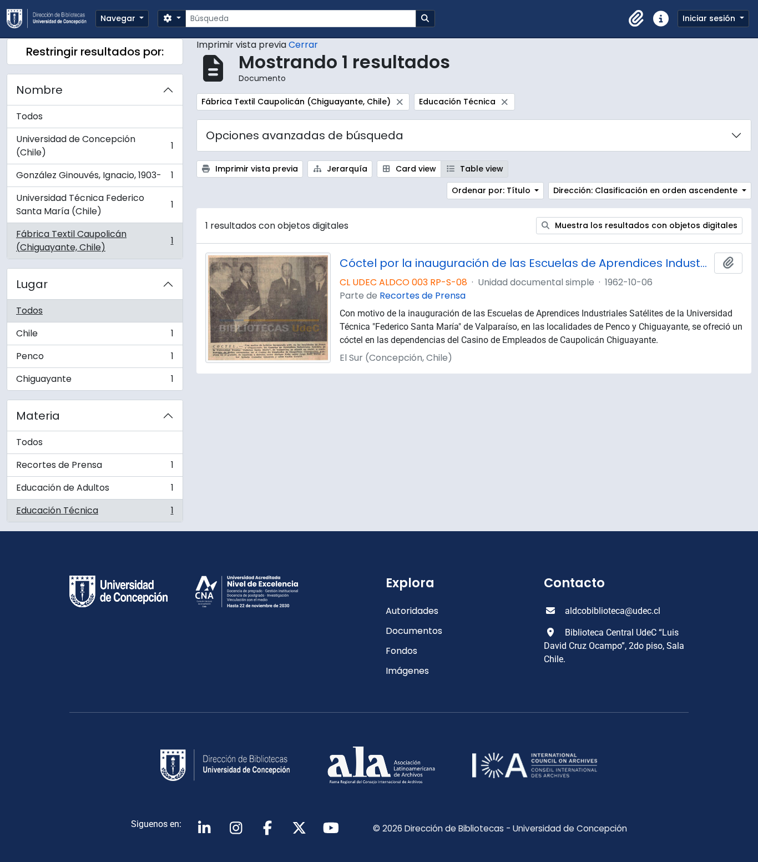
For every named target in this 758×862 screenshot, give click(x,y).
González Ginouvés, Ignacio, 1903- (95, 178)
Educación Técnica (95, 513)
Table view (480, 168)
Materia (38, 416)
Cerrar (303, 44)
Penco (95, 359)
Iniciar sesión (710, 18)
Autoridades (412, 610)
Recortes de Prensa (95, 467)
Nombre (39, 90)
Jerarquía (346, 168)
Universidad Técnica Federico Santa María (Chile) (95, 204)
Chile (95, 336)
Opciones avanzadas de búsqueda (304, 135)
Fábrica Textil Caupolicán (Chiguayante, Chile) (95, 241)
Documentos (414, 630)
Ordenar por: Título (492, 190)
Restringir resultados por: (95, 51)
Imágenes (407, 670)
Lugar (32, 284)
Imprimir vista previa (255, 168)
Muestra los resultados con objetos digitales (645, 225)
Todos (29, 116)
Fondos (401, 650)
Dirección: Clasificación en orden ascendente (646, 190)
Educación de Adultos (95, 490)
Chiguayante (95, 381)
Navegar (119, 18)
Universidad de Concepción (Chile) (95, 146)
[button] (636, 19)
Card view (414, 168)
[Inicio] (51, 18)
